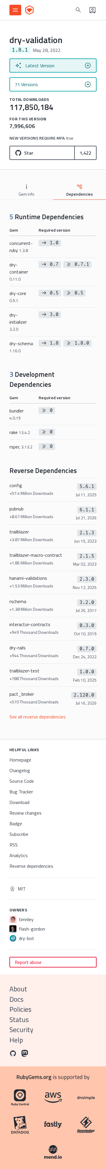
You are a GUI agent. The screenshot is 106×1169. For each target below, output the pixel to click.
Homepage (20, 759)
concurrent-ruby (21, 247)
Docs (16, 999)
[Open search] (78, 10)
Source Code (21, 781)
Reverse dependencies (31, 866)
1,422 (85, 152)
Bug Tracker (21, 791)
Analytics (18, 855)
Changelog (19, 770)
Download (19, 802)
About (18, 989)
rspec (20, 446)
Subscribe (18, 834)
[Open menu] (15, 10)
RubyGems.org (34, 1077)
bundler (16, 414)
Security (21, 1029)
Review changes (25, 812)
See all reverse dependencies (37, 716)
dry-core (17, 297)
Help (16, 1040)
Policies (20, 1009)
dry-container (18, 271)
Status (19, 1019)
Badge (15, 823)
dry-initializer (18, 321)
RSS (13, 844)
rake (19, 432)
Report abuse (28, 962)
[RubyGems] (29, 10)
